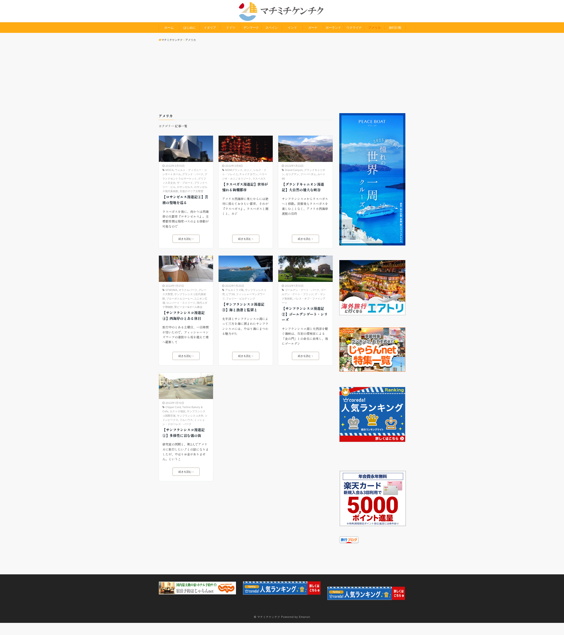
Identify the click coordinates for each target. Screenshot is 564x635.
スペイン (271, 27)
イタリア (210, 27)
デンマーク (251, 27)
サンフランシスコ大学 (190, 415)
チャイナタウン (248, 174)
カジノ (248, 170)
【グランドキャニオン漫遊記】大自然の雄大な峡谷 (303, 187)
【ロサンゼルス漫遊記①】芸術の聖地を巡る (185, 199)
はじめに (189, 27)
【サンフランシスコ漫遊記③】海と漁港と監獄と (243, 307)
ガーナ (312, 27)
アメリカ (374, 27)
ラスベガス (259, 178)
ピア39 (230, 294)
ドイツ (230, 27)
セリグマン (292, 174)
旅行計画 (395, 27)
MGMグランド (234, 170)
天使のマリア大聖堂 (191, 191)
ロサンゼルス (185, 187)
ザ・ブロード (185, 182)
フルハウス (186, 419)
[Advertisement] (282, 80)
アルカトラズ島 (234, 290)
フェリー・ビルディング (240, 298)
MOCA (169, 170)
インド (292, 27)
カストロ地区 (178, 411)
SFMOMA (171, 290)
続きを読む (185, 238)
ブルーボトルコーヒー (179, 298)
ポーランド (333, 27)
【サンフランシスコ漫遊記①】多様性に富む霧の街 (183, 432)
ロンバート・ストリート (180, 302)
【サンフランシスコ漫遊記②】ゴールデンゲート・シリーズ (305, 314)
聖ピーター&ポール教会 (188, 307)
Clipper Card (173, 407)
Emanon (304, 616)
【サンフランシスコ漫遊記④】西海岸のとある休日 (183, 315)
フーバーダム (308, 174)
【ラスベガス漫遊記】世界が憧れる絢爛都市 (245, 187)
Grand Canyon (294, 170)
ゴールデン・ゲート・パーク (302, 290)
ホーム (169, 27)
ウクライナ (354, 27)
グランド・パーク (192, 174)
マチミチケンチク (268, 616)
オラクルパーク (188, 290)
